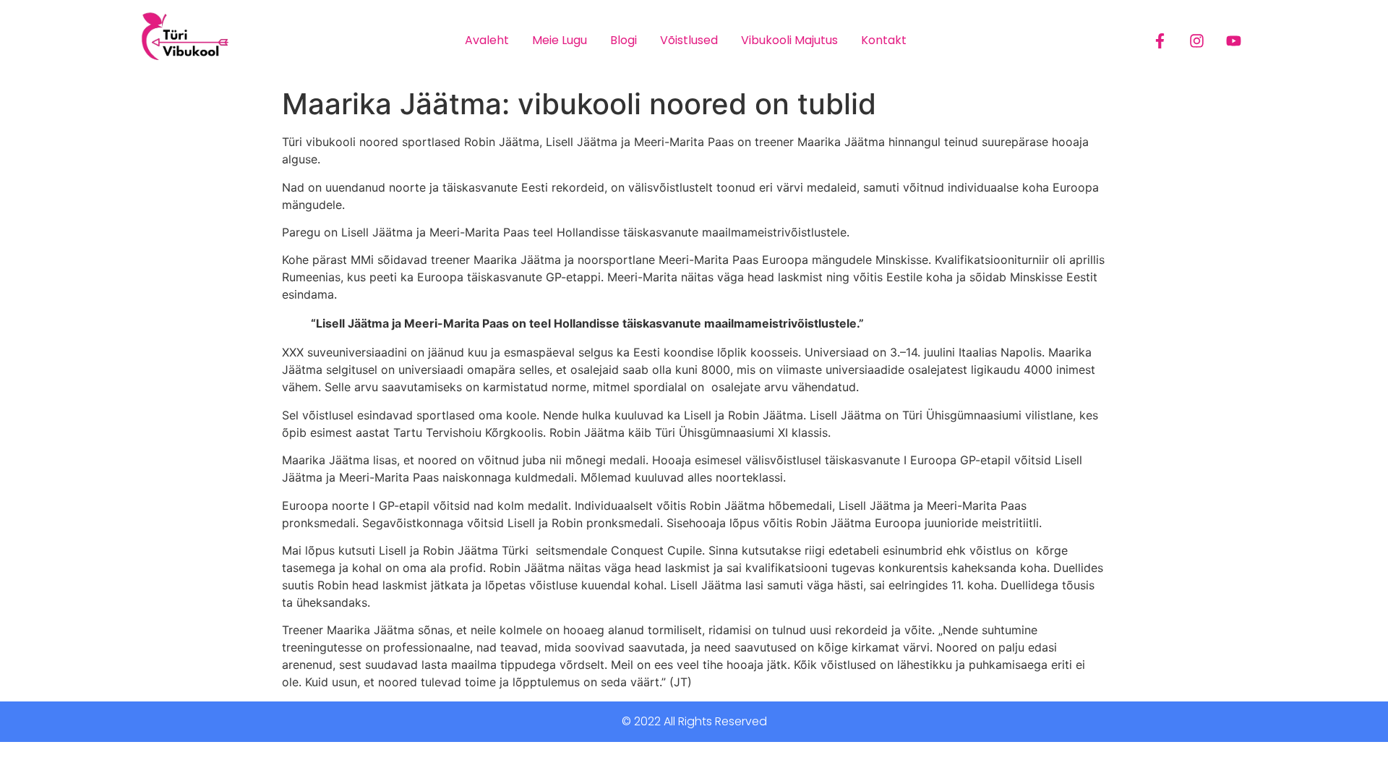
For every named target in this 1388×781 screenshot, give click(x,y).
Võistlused (689, 40)
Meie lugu (559, 40)
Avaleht (487, 40)
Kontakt (884, 40)
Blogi (623, 40)
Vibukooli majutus (789, 40)
